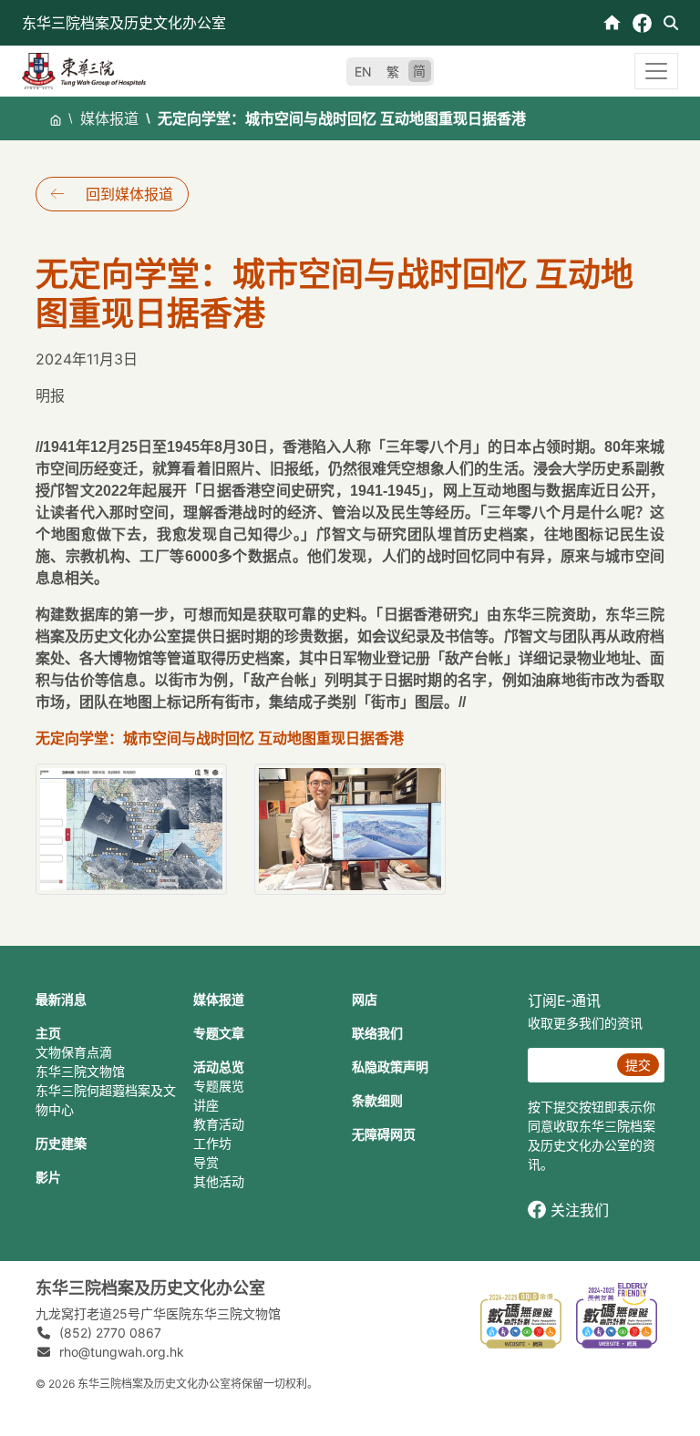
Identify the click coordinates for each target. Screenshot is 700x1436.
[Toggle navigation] (656, 71)
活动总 (212, 1066)
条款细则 (377, 1100)
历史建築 (61, 1143)
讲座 (206, 1105)
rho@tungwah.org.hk (121, 1351)
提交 (638, 1064)
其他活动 (218, 1181)
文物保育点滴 (74, 1052)
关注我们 (580, 1210)
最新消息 (61, 999)
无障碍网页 (384, 1134)
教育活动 (218, 1124)
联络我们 (377, 1033)
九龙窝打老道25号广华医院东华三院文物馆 (158, 1313)
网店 (364, 999)
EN (363, 71)
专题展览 (218, 1085)
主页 (48, 1033)
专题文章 (218, 1033)
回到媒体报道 (129, 194)
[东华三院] (84, 69)
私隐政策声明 (390, 1066)
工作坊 (212, 1143)
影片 (48, 1177)
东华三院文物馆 (80, 1071)
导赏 (206, 1162)
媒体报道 (109, 118)
